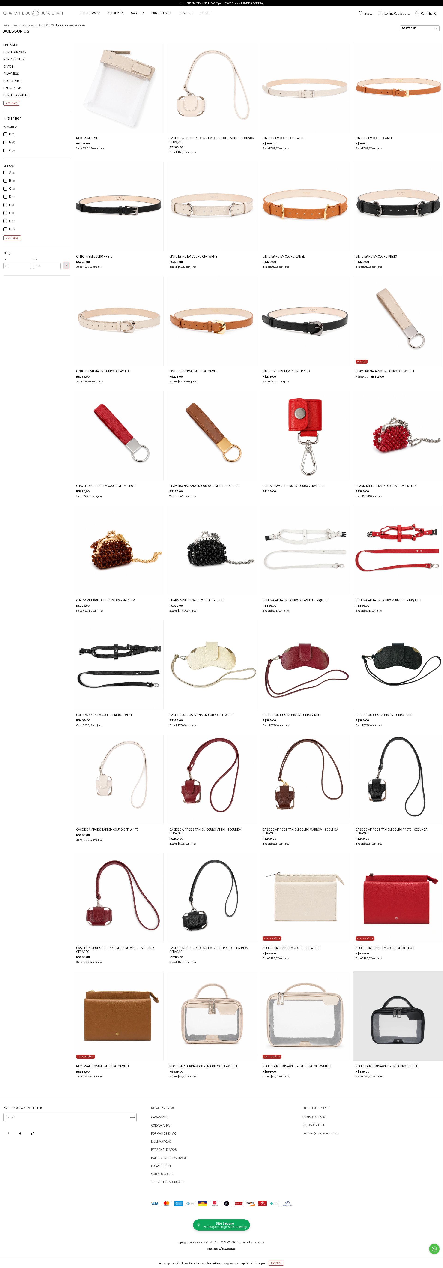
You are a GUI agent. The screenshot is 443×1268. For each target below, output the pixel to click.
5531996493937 (314, 1117)
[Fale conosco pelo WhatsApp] (434, 1249)
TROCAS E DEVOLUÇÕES (167, 1182)
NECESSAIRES (12, 81)
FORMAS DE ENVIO (163, 1133)
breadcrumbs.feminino (24, 25)
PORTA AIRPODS (14, 52)
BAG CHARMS (12, 88)
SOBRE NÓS (115, 13)
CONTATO (137, 13)
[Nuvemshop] (221, 1249)
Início (6, 25)
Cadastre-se (402, 13)
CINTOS (8, 66)
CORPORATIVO (161, 1125)
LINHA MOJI (11, 45)
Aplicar (66, 265)
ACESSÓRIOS (46, 25)
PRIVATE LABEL (161, 13)
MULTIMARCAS (161, 1141)
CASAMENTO (159, 1117)
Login (388, 13)
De (4, 259)
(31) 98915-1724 (313, 1125)
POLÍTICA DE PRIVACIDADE (169, 1158)
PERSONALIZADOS (164, 1149)
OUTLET (205, 13)
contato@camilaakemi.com (320, 1133)
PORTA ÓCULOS (13, 59)
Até (35, 259)
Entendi (276, 1263)
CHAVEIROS (11, 73)
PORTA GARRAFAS (16, 95)
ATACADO (186, 13)
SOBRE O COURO (162, 1174)
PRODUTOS (88, 13)
